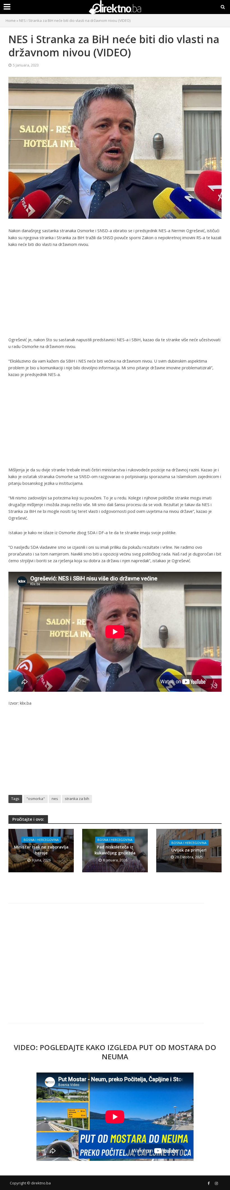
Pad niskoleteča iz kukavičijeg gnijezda (115, 849)
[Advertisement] (115, 294)
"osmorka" (35, 798)
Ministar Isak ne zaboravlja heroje (41, 849)
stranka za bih (77, 798)
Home (11, 20)
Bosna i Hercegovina (41, 840)
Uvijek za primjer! (188, 850)
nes (55, 798)
